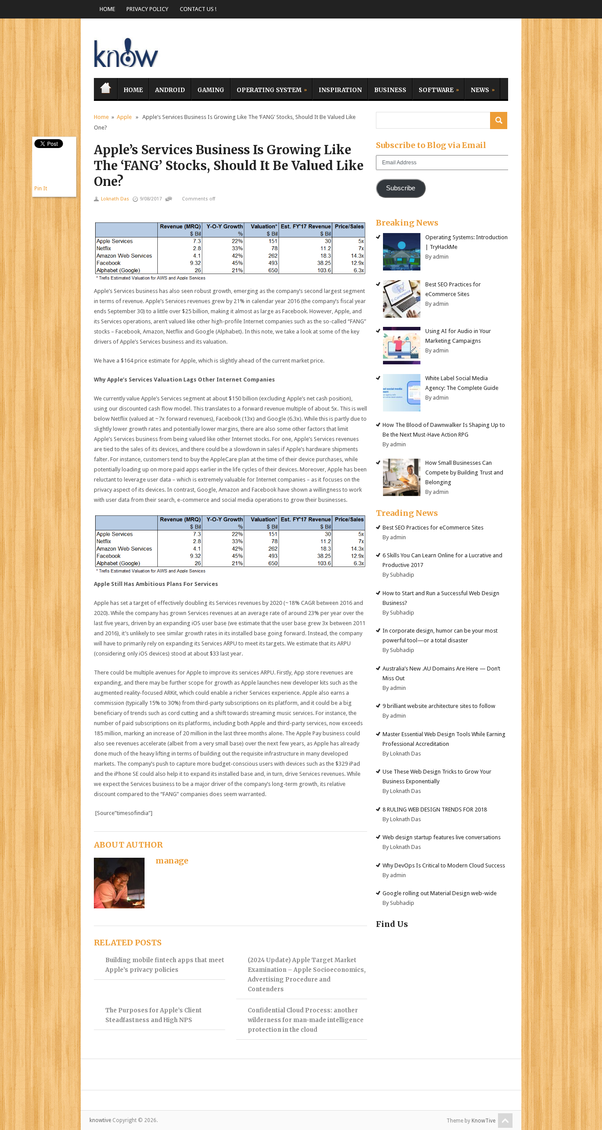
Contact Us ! (198, 9)
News (477, 89)
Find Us (392, 924)
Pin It (40, 188)
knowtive (127, 50)
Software (432, 89)
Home (107, 9)
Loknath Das (115, 199)
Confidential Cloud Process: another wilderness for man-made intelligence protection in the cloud (306, 1020)
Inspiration (340, 90)
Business (390, 90)
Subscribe (400, 188)
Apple (124, 117)
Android (170, 90)
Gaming (210, 90)
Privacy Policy (147, 9)
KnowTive (483, 1121)
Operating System (265, 89)
